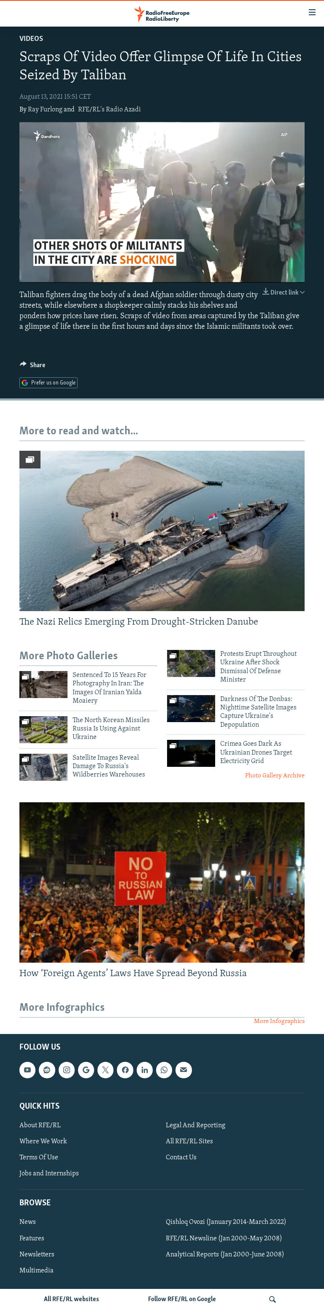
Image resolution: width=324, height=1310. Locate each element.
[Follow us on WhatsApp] (164, 1070)
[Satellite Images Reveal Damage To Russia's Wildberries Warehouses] (43, 767)
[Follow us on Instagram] (67, 1070)
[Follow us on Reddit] (47, 1070)
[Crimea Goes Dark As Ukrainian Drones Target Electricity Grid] (191, 753)
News (27, 1222)
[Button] (32, 367)
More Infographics (279, 1021)
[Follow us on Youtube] (27, 1070)
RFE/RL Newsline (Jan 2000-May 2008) (224, 1238)
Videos (31, 39)
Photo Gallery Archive (275, 776)
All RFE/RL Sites (189, 1141)
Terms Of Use (38, 1157)
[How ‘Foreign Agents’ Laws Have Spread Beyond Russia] (162, 882)
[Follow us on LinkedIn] (145, 1070)
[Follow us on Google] (86, 1070)
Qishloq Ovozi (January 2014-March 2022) (226, 1222)
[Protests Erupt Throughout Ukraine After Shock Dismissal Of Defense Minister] (191, 663)
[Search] (272, 1299)
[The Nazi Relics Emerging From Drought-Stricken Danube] (162, 531)
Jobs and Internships (49, 1173)
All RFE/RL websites (71, 1299)
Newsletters (36, 1254)
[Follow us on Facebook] (125, 1070)
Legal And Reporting (195, 1125)
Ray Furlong (45, 109)
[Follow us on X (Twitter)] (105, 1070)
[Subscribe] (184, 1070)
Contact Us (181, 1157)
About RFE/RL (40, 1125)
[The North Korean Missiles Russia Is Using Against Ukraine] (43, 729)
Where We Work (43, 1141)
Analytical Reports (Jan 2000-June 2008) (225, 1254)
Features (31, 1238)
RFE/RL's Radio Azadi (109, 109)
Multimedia (36, 1270)
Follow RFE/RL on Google (182, 1299)
